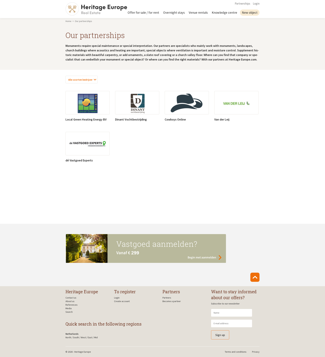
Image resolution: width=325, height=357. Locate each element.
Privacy (255, 351)
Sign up (220, 335)
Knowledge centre (224, 12)
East (90, 337)
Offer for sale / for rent (143, 12)
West (83, 337)
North (68, 337)
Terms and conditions (235, 351)
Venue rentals (198, 12)
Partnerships (242, 3)
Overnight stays (174, 12)
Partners (166, 297)
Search (69, 311)
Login (256, 3)
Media (69, 308)
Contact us (71, 297)
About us (70, 301)
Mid (96, 337)
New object (249, 12)
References (72, 304)
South (76, 337)
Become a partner (171, 301)
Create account (122, 301)
